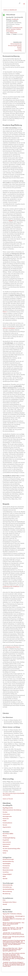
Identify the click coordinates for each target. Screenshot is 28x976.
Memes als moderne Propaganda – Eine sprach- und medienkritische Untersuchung (13, 924)
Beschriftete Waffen (8, 833)
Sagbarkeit (13, 29)
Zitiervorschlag (18, 50)
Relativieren (6, 868)
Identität (5, 878)
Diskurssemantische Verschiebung (12, 810)
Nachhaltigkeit (7, 863)
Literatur (20, 49)
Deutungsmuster (7, 816)
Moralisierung (6, 893)
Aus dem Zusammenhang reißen (11, 848)
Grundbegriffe (15, 19)
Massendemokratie (8, 870)
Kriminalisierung (7, 887)
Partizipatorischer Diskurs (9, 902)
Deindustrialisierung (8, 861)
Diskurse (5, 311)
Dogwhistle (6, 840)
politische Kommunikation (9, 328)
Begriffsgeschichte (8, 808)
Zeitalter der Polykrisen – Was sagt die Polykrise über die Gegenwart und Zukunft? (13, 929)
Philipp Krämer (13, 32)
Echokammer (6, 865)
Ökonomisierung (7, 891)
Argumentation (7, 827)
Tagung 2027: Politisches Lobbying (12, 914)
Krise (4, 900)
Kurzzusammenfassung (16, 44)
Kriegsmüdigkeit (7, 874)
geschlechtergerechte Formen (12, 647)
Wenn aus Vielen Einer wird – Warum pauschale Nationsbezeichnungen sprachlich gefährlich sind (12, 950)
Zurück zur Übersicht (8, 798)
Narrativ (5, 825)
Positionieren (6, 814)
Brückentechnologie (8, 859)
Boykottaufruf (6, 844)
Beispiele (19, 47)
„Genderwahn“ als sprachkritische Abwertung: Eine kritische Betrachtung (13, 933)
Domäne (5, 812)
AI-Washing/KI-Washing (9, 838)
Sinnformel (6, 818)
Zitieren (5, 835)
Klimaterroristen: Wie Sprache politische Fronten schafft (13, 937)
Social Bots (6, 872)
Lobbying (5, 850)
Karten (4, 853)
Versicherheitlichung (8, 889)
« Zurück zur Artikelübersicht (10, 10)
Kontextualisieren (7, 823)
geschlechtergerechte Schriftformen (11, 586)
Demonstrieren (7, 842)
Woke (4, 876)
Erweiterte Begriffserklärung (15, 45)
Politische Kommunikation (13, 30)
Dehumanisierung (7, 885)
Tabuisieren (6, 846)
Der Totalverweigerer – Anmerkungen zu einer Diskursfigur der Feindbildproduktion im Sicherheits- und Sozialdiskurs (14, 918)
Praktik (4, 820)
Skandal (5, 904)
